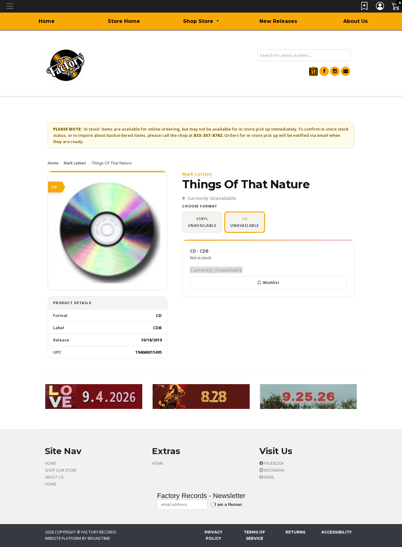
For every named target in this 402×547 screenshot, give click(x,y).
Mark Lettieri (75, 163)
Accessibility (336, 532)
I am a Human (228, 504)
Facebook (273, 463)
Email (268, 477)
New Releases (278, 21)
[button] (201, 21)
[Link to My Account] (380, 7)
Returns (295, 532)
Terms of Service (254, 535)
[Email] (345, 71)
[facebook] (324, 71)
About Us (355, 21)
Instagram (273, 470)
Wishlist (271, 282)
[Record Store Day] (313, 71)
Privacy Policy (213, 535)
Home (47, 21)
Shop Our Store (61, 470)
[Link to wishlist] (364, 7)
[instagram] (334, 71)
